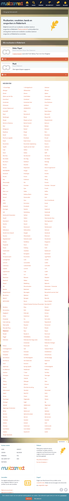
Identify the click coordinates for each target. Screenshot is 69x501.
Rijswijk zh (26, 334)
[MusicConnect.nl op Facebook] (61, 490)
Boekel (25, 129)
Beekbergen (6, 117)
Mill (3, 286)
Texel (4, 378)
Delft (46, 153)
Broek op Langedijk (7, 138)
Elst (24, 182)
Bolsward (47, 129)
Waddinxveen (27, 405)
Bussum (47, 144)
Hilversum (47, 236)
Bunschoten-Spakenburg (30, 144)
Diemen (5, 167)
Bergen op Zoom (28, 120)
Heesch (25, 224)
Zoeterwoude (48, 426)
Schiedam (26, 354)
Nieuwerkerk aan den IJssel (51, 292)
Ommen (47, 313)
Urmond (47, 384)
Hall (4, 212)
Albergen (5, 90)
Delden (25, 153)
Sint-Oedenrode (28, 360)
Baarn (4, 114)
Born (46, 132)
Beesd (25, 117)
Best (4, 126)
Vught (25, 402)
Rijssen (46, 331)
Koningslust (26, 254)
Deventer (26, 164)
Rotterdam (5, 340)
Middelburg (26, 283)
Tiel (45, 378)
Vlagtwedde (26, 399)
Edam (46, 176)
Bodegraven (6, 129)
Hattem (25, 218)
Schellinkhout (48, 351)
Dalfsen (25, 150)
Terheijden (5, 375)
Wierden (5, 414)
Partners (4, 462)
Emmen (47, 182)
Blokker (47, 126)
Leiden (46, 262)
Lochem (5, 274)
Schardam (26, 351)
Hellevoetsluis (27, 230)
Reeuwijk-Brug (6, 328)
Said (25, 349)
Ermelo (46, 188)
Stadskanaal (26, 369)
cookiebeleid (63, 495)
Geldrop (5, 194)
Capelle (4, 147)
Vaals (46, 387)
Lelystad (5, 268)
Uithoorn (26, 384)
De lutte (47, 150)
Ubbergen (26, 381)
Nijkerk (46, 295)
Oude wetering (6, 322)
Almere (25, 93)
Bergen (4, 120)
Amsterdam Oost (28, 102)
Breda (25, 135)
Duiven (25, 176)
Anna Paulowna (48, 102)
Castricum (47, 147)
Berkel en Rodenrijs (8, 123)
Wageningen (48, 405)
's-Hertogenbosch (28, 87)
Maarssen (26, 277)
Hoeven (5, 242)
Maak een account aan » (7, 490)
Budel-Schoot (27, 141)
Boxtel (4, 135)
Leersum (5, 262)
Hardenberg (27, 212)
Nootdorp (5, 307)
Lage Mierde (48, 256)
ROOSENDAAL (27, 337)
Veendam (26, 390)
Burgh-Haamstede (7, 435)
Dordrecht (5, 173)
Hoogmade (5, 245)
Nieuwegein (26, 292)
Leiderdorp (5, 265)
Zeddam (5, 423)
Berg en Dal (47, 117)
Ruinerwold (26, 346)
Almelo (4, 93)
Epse (25, 188)
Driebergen (26, 173)
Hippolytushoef (6, 239)
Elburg (46, 179)
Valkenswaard (6, 390)
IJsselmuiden (6, 251)
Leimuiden (47, 265)
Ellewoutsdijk (6, 182)
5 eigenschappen (17, 54)
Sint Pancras (6, 360)
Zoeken (3, 452)
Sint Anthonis (6, 357)
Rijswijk (5, 334)
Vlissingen (5, 402)
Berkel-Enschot (27, 123)
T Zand (25, 372)
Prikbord (3, 455)
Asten (25, 111)
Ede (4, 179)
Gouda (46, 203)
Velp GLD (26, 393)
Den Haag (26, 159)
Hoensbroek (48, 239)
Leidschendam (27, 265)
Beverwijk (26, 126)
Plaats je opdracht (23, 29)
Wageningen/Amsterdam (9, 408)
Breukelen (47, 135)
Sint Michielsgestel (28, 357)
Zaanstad (47, 420)
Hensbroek (47, 233)
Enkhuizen (5, 185)
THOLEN (26, 378)
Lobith (46, 271)
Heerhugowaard (48, 221)
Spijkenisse (5, 366)
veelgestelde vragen (43, 485)
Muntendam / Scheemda (51, 286)
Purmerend (47, 325)
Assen (46, 108)
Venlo (46, 393)
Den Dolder (5, 159)
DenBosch (26, 161)
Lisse (25, 271)
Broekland (26, 138)
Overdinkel (26, 322)
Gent (46, 197)
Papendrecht (48, 322)
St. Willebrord (6, 369)
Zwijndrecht (26, 432)
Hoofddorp (26, 242)
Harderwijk (47, 212)
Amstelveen (47, 99)
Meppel (4, 283)
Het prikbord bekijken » (42, 459)
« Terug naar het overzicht (10, 12)
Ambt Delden (27, 96)
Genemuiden (27, 197)
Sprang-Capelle (27, 366)
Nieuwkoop (5, 295)
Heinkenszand (48, 227)
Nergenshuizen (6, 292)
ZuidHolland (47, 429)
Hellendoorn (6, 230)
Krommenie (27, 256)
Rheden (47, 328)
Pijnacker (26, 325)
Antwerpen (5, 105)
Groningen (5, 209)
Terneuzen (26, 375)
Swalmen (5, 372)
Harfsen (25, 215)
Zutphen (5, 432)
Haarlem (26, 209)
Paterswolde (6, 325)
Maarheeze (5, 277)
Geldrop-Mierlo (27, 194)
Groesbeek (26, 206)
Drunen (5, 176)
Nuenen (47, 307)
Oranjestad (5, 319)
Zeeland (26, 423)
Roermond (47, 334)
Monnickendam (27, 286)
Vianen (25, 396)
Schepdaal (5, 354)
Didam (46, 164)
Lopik (46, 274)
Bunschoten (6, 144)
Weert (46, 408)
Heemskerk (6, 221)
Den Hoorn (5, 161)
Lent (46, 268)
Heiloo (4, 227)
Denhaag (47, 161)
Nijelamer (26, 295)
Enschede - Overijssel (50, 185)
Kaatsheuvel (47, 251)
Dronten (47, 173)
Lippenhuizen (6, 271)
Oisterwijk (26, 313)
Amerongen (47, 96)
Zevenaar (5, 426)
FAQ (18, 455)
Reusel (25, 328)
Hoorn (25, 245)
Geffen (46, 191)
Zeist (46, 423)
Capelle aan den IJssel (29, 147)
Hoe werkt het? (5, 459)
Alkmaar (47, 90)
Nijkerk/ (5, 298)
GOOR (4, 203)
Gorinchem (26, 203)
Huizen (4, 248)
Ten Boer (47, 372)
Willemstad (47, 414)
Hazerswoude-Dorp (49, 218)
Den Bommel (27, 156)
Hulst (46, 248)
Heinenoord (27, 227)
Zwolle (46, 432)
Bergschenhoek (48, 120)
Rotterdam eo (48, 340)
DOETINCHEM (6, 170)
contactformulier (41, 483)
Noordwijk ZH (48, 304)
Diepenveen (27, 167)
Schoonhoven (48, 354)
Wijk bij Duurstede (28, 414)
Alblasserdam (27, 90)
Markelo (47, 280)
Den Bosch (47, 156)
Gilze (4, 200)
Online (4, 316)
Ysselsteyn (5, 420)
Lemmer (26, 268)
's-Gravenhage (6, 87)
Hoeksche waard (28, 239)
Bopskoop (5, 132)
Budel (4, 141)
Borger (25, 132)
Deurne (5, 164)
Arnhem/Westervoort (8, 108)
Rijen (25, 331)
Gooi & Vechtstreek (49, 200)
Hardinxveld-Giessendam (9, 215)
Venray (4, 396)
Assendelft (5, 111)
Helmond (47, 230)
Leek (25, 259)
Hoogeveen (47, 242)
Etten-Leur (5, 191)
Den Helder (47, 159)
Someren (26, 363)
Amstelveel (26, 99)
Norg (25, 307)
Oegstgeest (5, 313)
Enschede (26, 185)
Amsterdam (6, 102)
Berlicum (47, 123)
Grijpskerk (5, 206)
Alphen (46, 93)
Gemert (5, 197)
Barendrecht (27, 114)
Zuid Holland (6, 429)
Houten (46, 245)
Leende (46, 259)
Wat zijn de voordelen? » (7, 492)
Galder (25, 191)
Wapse (25, 408)
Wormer (26, 417)
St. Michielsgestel (49, 366)
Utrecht (5, 387)
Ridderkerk (6, 331)
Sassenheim (6, 351)
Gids (18, 459)
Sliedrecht (47, 360)
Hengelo (26, 233)
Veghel (4, 393)
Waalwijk (5, 405)
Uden (46, 381)
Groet (46, 206)
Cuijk (4, 150)
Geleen (46, 194)
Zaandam (26, 420)
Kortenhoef (47, 254)
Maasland (47, 277)
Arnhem (47, 105)
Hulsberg (26, 248)
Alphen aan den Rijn (8, 96)
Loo (25, 274)
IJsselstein (26, 251)
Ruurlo (46, 346)
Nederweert (48, 289)
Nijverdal (47, 298)
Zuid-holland (27, 429)
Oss (24, 319)
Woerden (5, 417)
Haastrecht (47, 209)
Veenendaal (47, 390)
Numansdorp (6, 310)
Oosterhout (26, 316)
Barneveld (47, 114)
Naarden (5, 289)
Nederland (26, 289)
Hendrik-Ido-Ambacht (8, 233)
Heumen (5, 236)
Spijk (46, 363)
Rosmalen (47, 337)
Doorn (46, 170)
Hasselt (4, 218)
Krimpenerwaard (7, 256)
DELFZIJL (5, 156)
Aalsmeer (47, 87)
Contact (19, 449)
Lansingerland (6, 259)
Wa (45, 402)
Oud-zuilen (47, 319)
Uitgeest (5, 384)
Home (2, 449)
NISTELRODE (6, 301)
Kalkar (4, 254)
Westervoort (27, 411)
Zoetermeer (27, 426)
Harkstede (47, 215)
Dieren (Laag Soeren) (50, 167)
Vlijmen (46, 399)
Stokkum (47, 369)
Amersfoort (6, 99)
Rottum (5, 346)
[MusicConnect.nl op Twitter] (66, 490)
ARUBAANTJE (27, 108)
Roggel (4, 337)
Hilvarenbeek (27, 236)
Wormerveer (48, 417)
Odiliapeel (47, 310)
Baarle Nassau (48, 111)
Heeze (46, 224)
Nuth (25, 310)
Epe (4, 188)
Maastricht (5, 280)
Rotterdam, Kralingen (50, 343)
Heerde (25, 221)
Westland (47, 411)
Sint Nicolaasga (48, 357)
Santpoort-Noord (49, 349)
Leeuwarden (27, 262)
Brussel (46, 138)
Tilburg (4, 381)
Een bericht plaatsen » (42, 462)
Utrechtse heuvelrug (29, 387)
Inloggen (19, 452)
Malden (25, 280)
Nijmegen (26, 298)
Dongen (25, 170)
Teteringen (47, 375)
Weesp (4, 411)
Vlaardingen (6, 399)
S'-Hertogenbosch (7, 349)
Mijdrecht (47, 283)
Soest (4, 363)
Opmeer (47, 316)
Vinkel (46, 396)
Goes (25, 200)
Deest (4, 153)
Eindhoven (26, 179)
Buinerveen (47, 141)
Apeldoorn (26, 105)
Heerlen (5, 224)
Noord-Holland (48, 301)
